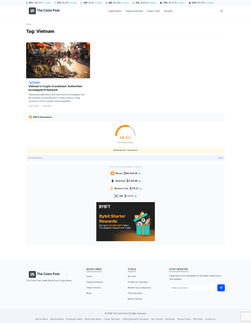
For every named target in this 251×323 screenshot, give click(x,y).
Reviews (168, 11)
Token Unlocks (93, 287)
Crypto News (114, 11)
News (89, 293)
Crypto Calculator (112, 319)
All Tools (132, 276)
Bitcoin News (42, 319)
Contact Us (210, 319)
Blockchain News (93, 319)
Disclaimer (170, 319)
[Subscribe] (221, 287)
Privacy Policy (184, 319)
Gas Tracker (157, 319)
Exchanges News (74, 319)
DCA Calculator (135, 293)
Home (89, 276)
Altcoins (35, 83)
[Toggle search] (221, 11)
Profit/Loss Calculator (138, 282)
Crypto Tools (153, 11)
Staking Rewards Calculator (136, 319)
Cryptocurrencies (134, 11)
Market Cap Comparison (139, 287)
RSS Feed (198, 319)
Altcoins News (57, 319)
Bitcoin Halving (135, 299)
